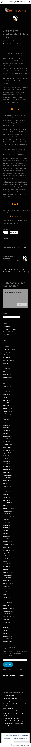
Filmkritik (15, 41)
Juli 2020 (5, 589)
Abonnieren (8, 664)
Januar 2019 (6, 639)
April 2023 (5, 497)
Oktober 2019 (6, 614)
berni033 (6, 41)
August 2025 (6, 419)
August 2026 (6, 386)
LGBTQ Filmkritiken (10, 329)
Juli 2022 (5, 522)
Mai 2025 (5, 428)
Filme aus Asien (7, 360)
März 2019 (5, 633)
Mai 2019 (5, 628)
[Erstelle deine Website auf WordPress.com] (15, 2)
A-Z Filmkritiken (7, 326)
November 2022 (7, 511)
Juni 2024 (5, 458)
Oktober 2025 (6, 414)
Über (4, 337)
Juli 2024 (5, 455)
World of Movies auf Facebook (13, 676)
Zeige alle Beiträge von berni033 (11, 261)
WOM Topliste (6, 334)
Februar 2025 (6, 436)
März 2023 (5, 500)
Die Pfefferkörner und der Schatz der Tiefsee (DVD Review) (14, 714)
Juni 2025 (5, 425)
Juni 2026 (5, 392)
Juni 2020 (5, 592)
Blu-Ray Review (7, 349)
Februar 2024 (6, 469)
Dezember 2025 (7, 408)
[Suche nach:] (11, 316)
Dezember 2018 (7, 641)
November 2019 (7, 611)
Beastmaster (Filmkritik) (9, 701)
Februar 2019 (6, 636)
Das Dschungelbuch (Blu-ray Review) (13, 721)
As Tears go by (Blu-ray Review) (11, 718)
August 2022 (6, 519)
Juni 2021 (5, 558)
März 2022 (5, 533)
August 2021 (6, 553)
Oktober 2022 (6, 514)
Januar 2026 (6, 405)
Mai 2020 (5, 594)
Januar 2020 (6, 605)
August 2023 (6, 486)
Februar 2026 (6, 403)
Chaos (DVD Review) (8, 695)
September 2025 (7, 417)
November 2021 (7, 544)
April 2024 (5, 464)
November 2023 (7, 478)
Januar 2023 (6, 505)
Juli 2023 (5, 489)
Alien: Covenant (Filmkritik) (10, 711)
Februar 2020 (6, 603)
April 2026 (5, 397)
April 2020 (5, 597)
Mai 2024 (5, 461)
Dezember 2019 (7, 608)
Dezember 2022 (7, 508)
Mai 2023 (5, 494)
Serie (4, 371)
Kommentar (22, 304)
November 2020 (7, 578)
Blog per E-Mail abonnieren (12, 648)
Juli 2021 (5, 555)
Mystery (24, 247)
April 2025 (5, 430)
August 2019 (6, 619)
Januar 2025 (6, 439)
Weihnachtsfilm (7, 377)
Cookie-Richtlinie (12, 740)
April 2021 (5, 564)
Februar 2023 (6, 503)
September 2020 (7, 583)
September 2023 (7, 483)
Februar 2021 (6, 569)
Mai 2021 (5, 561)
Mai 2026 (5, 394)
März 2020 (5, 600)
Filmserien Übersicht (8, 332)
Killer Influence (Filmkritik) (10, 698)
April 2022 (5, 530)
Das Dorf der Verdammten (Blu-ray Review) (16, 273)
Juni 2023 (5, 492)
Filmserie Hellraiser (8, 708)
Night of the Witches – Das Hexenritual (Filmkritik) (13, 724)
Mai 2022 (5, 528)
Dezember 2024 (7, 442)
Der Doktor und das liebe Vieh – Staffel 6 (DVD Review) (15, 704)
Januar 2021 (6, 572)
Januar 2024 (6, 472)
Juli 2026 (5, 389)
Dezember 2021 (7, 541)
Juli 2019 (5, 622)
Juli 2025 (5, 422)
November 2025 (7, 411)
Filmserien (5, 366)
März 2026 (5, 400)
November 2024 (7, 444)
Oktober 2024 (6, 447)
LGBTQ (5, 369)
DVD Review (6, 357)
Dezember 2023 (7, 475)
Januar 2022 (6, 539)
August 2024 (6, 453)
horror (19, 247)
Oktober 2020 (6, 580)
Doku (4, 355)
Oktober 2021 (6, 547)
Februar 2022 (6, 536)
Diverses (5, 352)
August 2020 (6, 586)
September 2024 (7, 450)
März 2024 (5, 467)
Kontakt (5, 340)
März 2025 (5, 433)
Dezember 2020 (7, 575)
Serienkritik (6, 374)
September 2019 (7, 616)
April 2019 (5, 630)
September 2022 (7, 517)
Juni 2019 (5, 625)
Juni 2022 (5, 525)
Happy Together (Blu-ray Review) (13, 269)
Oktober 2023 (6, 480)
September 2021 (7, 550)
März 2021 (5, 567)
